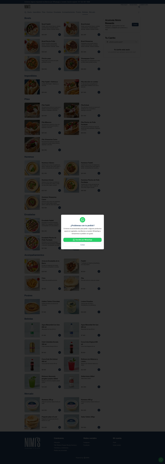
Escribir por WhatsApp (84, 240)
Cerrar (82, 245)
